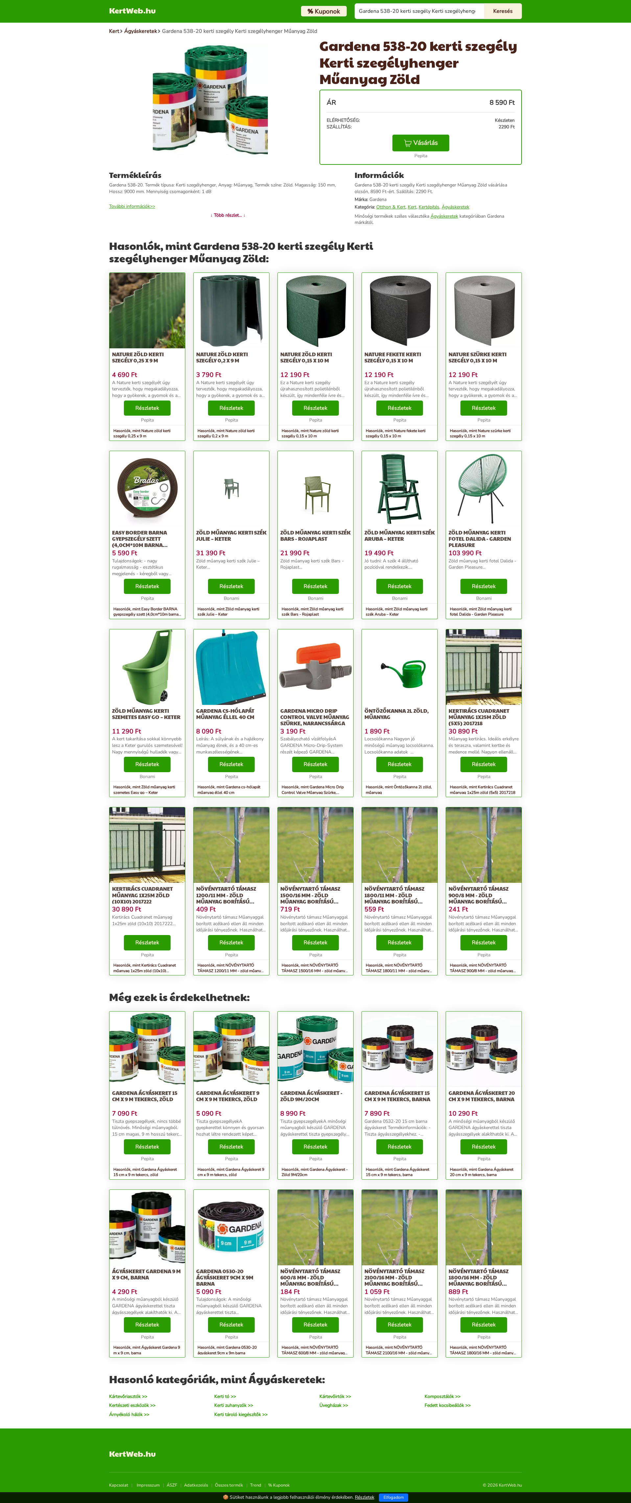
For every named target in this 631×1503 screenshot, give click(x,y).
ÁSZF (172, 1485)
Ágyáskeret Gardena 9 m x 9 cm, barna (146, 1274)
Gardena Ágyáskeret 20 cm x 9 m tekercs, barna (482, 1096)
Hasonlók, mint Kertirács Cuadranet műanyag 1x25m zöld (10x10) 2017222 (144, 971)
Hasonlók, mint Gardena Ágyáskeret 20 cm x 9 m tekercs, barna (481, 1172)
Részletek (147, 408)
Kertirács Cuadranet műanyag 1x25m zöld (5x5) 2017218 (479, 717)
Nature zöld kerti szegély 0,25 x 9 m (138, 357)
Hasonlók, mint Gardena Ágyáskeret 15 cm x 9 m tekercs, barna (397, 1172)
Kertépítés (429, 207)
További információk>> (132, 206)
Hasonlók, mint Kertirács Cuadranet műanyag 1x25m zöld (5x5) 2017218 (482, 789)
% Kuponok (279, 1485)
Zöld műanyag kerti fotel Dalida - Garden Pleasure (480, 539)
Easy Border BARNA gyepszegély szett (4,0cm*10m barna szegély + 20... (139, 542)
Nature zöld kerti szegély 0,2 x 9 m (222, 357)
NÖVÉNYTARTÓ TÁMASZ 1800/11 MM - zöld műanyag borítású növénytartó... (394, 898)
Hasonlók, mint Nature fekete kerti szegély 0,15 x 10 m (396, 433)
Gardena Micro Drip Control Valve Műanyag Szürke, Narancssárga (314, 717)
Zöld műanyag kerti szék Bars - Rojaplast (315, 535)
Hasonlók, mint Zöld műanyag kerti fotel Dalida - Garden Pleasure (481, 611)
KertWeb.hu (132, 10)
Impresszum (148, 1485)
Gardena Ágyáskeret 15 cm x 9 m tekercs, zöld (144, 1096)
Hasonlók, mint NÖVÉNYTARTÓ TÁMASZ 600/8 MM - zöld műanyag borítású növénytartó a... (313, 1353)
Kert (412, 207)
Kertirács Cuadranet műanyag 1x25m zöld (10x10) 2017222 (142, 895)
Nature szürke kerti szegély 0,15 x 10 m (477, 357)
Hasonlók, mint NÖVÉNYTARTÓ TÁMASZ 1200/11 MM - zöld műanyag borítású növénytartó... (231, 971)
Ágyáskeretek (455, 207)
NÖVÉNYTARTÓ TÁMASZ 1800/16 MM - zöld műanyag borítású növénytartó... (478, 1280)
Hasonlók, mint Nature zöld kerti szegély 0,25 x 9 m (142, 433)
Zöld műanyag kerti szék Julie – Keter (231, 535)
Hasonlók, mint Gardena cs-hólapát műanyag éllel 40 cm (229, 789)
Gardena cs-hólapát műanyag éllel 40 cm (225, 714)
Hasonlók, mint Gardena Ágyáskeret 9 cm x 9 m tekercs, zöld (231, 1172)
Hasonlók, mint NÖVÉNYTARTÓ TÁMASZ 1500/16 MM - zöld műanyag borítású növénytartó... (315, 971)
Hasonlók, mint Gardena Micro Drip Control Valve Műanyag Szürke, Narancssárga (313, 792)
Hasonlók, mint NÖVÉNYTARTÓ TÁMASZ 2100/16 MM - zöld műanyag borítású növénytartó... (399, 1353)
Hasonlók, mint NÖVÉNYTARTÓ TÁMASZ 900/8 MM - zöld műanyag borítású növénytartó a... (481, 971)
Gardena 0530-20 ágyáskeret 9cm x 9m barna (224, 1277)
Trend (255, 1485)
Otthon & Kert (391, 207)
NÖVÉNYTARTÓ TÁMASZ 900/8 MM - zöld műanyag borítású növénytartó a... (478, 898)
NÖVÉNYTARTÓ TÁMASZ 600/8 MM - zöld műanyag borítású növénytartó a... (310, 1280)
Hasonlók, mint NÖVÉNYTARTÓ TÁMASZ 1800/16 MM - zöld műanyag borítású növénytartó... (484, 1353)
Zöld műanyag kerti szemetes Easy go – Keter (146, 714)
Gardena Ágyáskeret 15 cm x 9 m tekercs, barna (397, 1096)
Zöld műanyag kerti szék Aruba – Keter (399, 535)
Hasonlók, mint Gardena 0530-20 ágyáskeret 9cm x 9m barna (227, 1350)
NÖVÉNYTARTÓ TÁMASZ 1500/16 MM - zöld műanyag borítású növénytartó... (310, 898)
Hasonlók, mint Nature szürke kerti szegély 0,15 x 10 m (480, 433)
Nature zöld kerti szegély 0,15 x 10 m (306, 357)
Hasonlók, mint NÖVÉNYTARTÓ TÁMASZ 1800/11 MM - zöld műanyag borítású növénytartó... (399, 971)
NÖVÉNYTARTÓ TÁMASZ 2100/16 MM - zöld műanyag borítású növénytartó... (394, 1280)
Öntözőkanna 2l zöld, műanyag (396, 714)
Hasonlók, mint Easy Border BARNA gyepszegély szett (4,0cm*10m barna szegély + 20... (145, 614)
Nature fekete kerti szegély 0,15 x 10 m (392, 357)
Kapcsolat (118, 1485)
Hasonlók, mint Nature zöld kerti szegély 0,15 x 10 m (310, 433)
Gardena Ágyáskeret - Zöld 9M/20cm (311, 1096)
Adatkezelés (196, 1485)
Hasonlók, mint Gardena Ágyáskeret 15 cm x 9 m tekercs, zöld (145, 1172)
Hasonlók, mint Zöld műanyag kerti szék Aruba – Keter (397, 611)
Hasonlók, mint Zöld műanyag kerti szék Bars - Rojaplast (312, 611)
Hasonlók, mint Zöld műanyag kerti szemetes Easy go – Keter (144, 789)
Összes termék (229, 1485)
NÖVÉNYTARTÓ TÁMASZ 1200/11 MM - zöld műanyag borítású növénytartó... (226, 898)
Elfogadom (394, 1497)
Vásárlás (425, 143)
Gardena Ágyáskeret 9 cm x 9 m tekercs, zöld (227, 1096)
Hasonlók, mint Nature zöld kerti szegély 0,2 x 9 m (226, 433)
